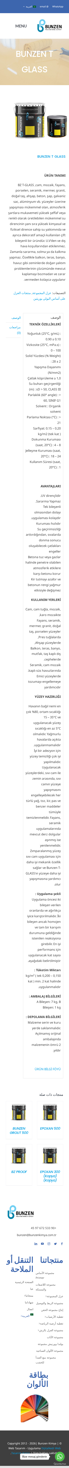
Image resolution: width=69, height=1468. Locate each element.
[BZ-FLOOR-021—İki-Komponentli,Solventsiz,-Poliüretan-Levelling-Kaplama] (40, 121)
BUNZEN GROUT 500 (19, 1130)
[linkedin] (35, 1243)
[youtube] (42, 1243)
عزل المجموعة (41, 293)
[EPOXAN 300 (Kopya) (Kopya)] (50, 1147)
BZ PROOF (19, 1171)
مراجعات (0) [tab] (15, 330)
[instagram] (49, 1243)
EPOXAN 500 (50, 1128)
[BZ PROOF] (19, 1147)
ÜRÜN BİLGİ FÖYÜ (48, 1069)
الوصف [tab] (16, 318)
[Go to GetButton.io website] (60, 1464)
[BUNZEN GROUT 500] (19, 1104)
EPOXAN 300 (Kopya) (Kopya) (50, 1176)
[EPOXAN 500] (50, 1104)
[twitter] (55, 1243)
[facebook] (62, 1243)
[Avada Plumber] (49, 19)
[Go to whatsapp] (60, 1456)
